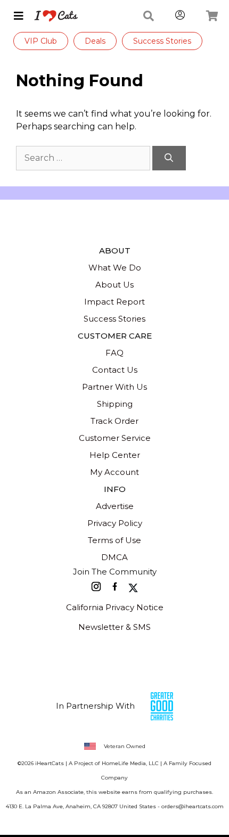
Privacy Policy (114, 523)
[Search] (169, 158)
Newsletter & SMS (114, 627)
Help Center (114, 455)
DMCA (114, 557)
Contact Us (114, 370)
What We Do (114, 267)
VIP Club (40, 41)
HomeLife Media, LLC (130, 763)
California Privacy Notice (114, 607)
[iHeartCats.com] (52, 16)
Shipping (115, 404)
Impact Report (114, 302)
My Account (114, 472)
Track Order (114, 421)
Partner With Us (114, 387)
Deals (95, 41)
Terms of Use (114, 540)
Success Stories (162, 41)
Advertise (115, 506)
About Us (114, 285)
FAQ (114, 353)
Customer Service (115, 438)
